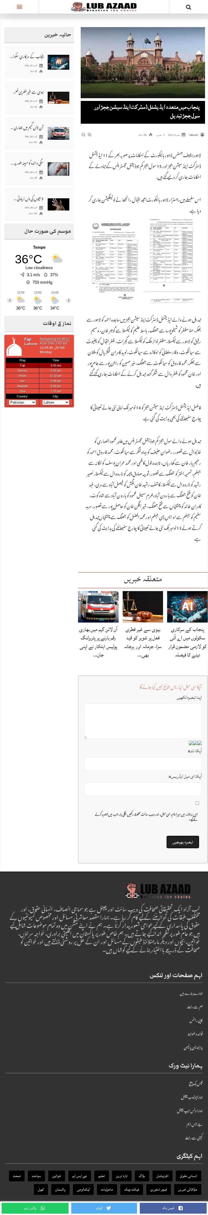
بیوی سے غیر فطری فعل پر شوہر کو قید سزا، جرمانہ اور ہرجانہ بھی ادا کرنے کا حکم (27, 92)
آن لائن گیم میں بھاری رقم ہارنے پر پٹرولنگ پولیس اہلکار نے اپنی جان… (98, 642)
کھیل (41, 1189)
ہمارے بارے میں (191, 994)
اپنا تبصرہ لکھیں (189, 697)
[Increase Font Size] (89, 135)
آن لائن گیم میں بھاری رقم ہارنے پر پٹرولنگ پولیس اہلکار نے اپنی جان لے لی (27, 127)
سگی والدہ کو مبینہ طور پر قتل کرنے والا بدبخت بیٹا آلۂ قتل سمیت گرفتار (27, 163)
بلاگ (142, 1175)
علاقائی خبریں (187, 1189)
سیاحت (36, 1175)
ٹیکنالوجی (83, 1189)
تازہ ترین (122, 1175)
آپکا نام (195, 751)
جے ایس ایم (195, 1125)
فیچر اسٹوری (158, 1189)
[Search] (188, 8)
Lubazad (193, 135)
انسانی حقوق (188, 1175)
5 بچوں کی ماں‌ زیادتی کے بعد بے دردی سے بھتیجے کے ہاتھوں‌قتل (27, 198)
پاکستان (60, 1189)
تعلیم (101, 1175)
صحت (17, 1175)
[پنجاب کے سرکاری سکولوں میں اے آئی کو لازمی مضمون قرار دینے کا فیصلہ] (187, 607)
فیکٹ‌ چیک (131, 1189)
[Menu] (19, 7)
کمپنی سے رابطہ (194, 1138)
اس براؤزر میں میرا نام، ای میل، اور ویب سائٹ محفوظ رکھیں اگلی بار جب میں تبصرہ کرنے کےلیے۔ (146, 817)
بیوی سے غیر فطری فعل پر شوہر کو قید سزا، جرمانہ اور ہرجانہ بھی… (143, 642)
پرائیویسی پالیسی (193, 1048)
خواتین (56, 1175)
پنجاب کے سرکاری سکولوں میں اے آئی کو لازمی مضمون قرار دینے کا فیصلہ (187, 642)
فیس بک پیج (196, 1084)
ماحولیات (107, 1189)
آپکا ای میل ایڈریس (185, 776)
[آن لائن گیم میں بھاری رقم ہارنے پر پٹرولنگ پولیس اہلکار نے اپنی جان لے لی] (98, 607)
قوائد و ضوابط (195, 1034)
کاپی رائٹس (196, 1021)
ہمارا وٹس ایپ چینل (190, 1111)
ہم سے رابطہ (195, 1007)
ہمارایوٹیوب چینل (192, 1098)
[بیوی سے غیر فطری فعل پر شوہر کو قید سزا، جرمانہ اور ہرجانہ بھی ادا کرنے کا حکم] (143, 607)
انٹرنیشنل (162, 1175)
